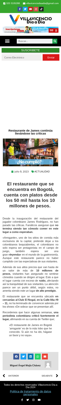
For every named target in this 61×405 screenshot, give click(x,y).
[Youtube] (30, 9)
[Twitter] (25, 9)
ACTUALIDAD (42, 171)
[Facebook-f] (20, 9)
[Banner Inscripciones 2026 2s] (30, 32)
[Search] (54, 41)
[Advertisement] (30, 94)
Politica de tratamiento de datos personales (30, 393)
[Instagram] (36, 9)
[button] (7, 41)
